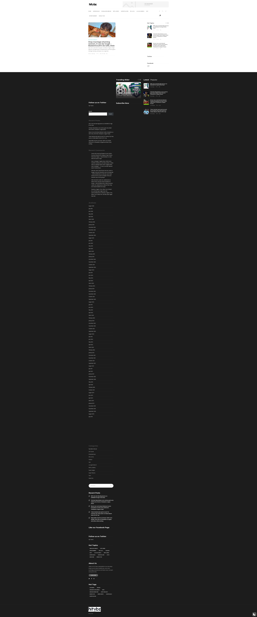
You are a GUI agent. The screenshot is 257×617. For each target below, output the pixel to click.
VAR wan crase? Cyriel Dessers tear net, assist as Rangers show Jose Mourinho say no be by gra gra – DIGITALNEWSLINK (102, 172)
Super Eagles (96, 11)
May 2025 (91, 246)
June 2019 (91, 395)
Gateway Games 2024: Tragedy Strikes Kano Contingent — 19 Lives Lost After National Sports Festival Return (101, 166)
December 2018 (92, 406)
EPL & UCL (132, 11)
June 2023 (91, 307)
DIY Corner (91, 451)
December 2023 (92, 291)
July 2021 (91, 368)
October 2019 (92, 390)
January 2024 (91, 288)
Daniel (89, 53)
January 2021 (91, 374)
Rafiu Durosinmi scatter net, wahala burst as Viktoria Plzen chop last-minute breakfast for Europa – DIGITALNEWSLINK (101, 181)
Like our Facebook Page (99, 527)
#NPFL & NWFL (106, 552)
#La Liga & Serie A (97, 552)
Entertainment (93, 15)
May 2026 (91, 214)
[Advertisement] (101, 88)
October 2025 (92, 232)
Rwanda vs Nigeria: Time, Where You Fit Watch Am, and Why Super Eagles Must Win (102, 194)
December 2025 (92, 227)
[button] (254, 614)
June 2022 (91, 339)
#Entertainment (93, 550)
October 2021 (92, 360)
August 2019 (91, 392)
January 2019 (91, 403)
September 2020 (92, 379)
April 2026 (91, 216)
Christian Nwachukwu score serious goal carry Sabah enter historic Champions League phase (100, 128)
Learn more (93, 575)
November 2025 (92, 230)
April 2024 (91, 280)
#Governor (92, 587)
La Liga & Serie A (140, 11)
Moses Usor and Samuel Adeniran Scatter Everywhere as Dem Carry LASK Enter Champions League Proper (101, 132)
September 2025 (92, 235)
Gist (147, 11)
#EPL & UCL (101, 550)
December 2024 (92, 259)
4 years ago (93, 53)
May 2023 (91, 310)
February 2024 (92, 286)
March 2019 (91, 400)
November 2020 (92, 376)
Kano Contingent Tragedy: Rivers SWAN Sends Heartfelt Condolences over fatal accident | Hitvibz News (102, 163)
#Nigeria (98, 587)
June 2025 (91, 243)
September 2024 (92, 267)
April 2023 (91, 312)
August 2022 (91, 334)
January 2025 (91, 256)
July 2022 (91, 336)
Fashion (90, 459)
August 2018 (91, 414)
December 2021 (92, 355)
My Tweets (91, 105)
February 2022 (92, 350)
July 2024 (91, 272)
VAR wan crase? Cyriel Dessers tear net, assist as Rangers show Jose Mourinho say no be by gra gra (101, 175)
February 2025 (92, 254)
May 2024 (91, 278)
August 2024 (91, 270)
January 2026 (91, 224)
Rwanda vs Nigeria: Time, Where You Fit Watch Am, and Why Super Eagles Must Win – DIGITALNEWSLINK (101, 191)
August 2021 (91, 366)
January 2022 (91, 352)
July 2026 (91, 208)
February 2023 (92, 318)
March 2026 (91, 219)
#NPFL (103, 589)
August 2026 (91, 206)
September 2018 (92, 411)
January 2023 (91, 320)
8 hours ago (152, 96)
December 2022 (92, 323)
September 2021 (92, 363)
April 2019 (91, 398)
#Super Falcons (101, 554)
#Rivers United (100, 594)
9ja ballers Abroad (106, 11)
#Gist (91, 552)
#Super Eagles (92, 554)
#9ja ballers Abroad (94, 548)
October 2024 (92, 264)
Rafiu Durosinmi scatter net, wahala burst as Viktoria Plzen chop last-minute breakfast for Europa (102, 185)
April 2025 (91, 248)
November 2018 (92, 408)
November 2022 (92, 326)
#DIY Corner (102, 548)
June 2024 (91, 275)
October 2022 (92, 328)
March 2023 (91, 315)
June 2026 (91, 211)
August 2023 (91, 302)
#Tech (108, 554)
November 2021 (92, 358)
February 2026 (92, 222)
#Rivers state (92, 594)
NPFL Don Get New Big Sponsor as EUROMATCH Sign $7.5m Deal (100, 124)
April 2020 (91, 384)
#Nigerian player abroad (95, 589)
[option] (158, 37)
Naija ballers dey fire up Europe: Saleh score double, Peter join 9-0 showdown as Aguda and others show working (100, 142)
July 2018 (91, 416)
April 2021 (91, 371)
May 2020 (91, 382)
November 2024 (92, 262)
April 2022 (91, 344)
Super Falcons (124, 11)
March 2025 (91, 251)
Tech (90, 475)
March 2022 (91, 347)
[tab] (146, 80)
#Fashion (107, 550)
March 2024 (91, 283)
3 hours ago (120, 95)
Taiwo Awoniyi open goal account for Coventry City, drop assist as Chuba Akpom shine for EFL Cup (101, 137)
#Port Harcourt (104, 591)
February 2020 (92, 387)
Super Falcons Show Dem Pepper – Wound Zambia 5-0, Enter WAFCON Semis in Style (101, 157)
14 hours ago (152, 105)
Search (90, 111)
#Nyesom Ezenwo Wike (94, 591)
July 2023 (91, 304)
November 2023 (92, 294)
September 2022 (92, 331)
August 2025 (91, 238)
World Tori (102, 15)
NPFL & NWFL (116, 11)
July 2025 (91, 240)
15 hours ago (152, 113)
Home (89, 11)
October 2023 (92, 296)
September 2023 (92, 299)
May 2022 (91, 342)
